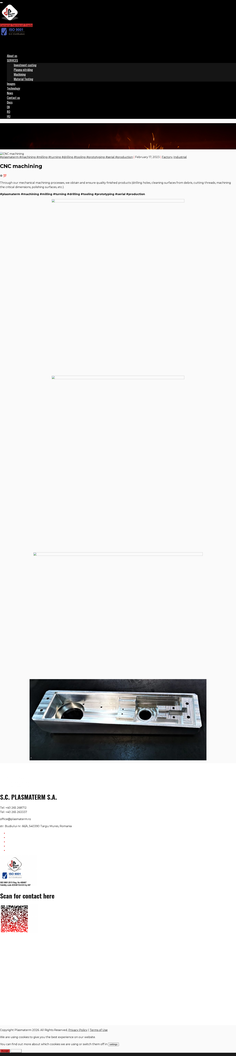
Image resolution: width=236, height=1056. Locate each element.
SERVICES (12, 60)
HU (8, 116)
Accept (4, 1051)
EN (8, 107)
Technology (13, 88)
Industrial (180, 157)
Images (11, 83)
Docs (9, 102)
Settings (16, 1051)
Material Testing (23, 79)
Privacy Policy (77, 1030)
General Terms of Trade (16, 25)
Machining (20, 74)
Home (11, 138)
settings (113, 1044)
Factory (12, 143)
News (10, 93)
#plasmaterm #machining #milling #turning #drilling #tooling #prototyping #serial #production (66, 157)
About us (12, 55)
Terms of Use (99, 1030)
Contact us (13, 97)
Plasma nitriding (23, 69)
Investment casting (25, 65)
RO (8, 111)
